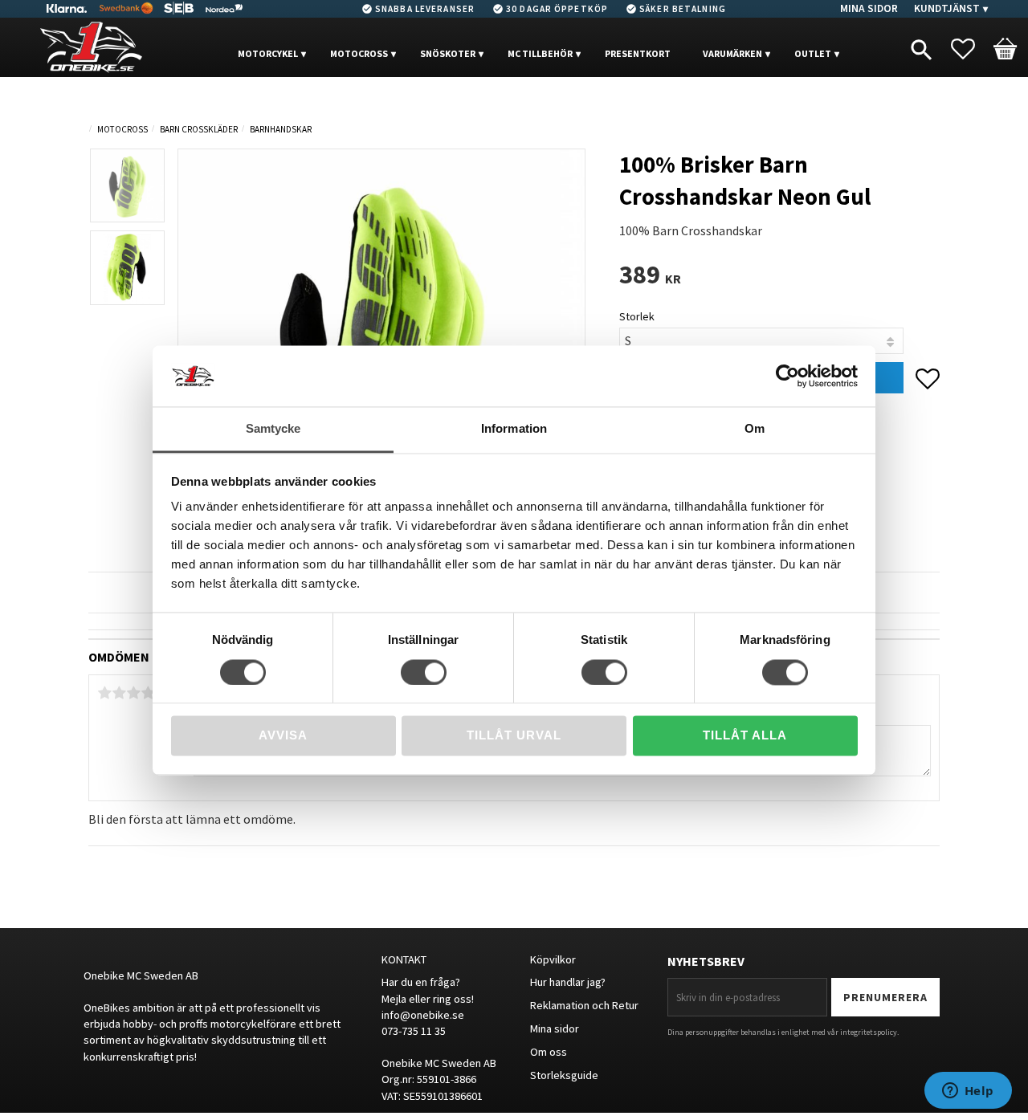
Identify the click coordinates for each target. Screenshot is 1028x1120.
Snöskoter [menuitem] (447, 53)
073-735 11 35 (413, 1031)
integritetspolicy (868, 1032)
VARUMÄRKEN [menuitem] (732, 53)
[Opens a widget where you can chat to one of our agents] (968, 1092)
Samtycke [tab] (273, 429)
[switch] (424, 672)
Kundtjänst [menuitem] (947, 8)
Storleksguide (564, 1075)
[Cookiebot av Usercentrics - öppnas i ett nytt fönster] (787, 376)
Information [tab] (514, 429)
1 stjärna (104, 693)
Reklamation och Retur (584, 1005)
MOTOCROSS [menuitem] (359, 53)
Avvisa (283, 736)
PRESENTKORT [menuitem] (638, 53)
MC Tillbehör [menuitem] (540, 53)
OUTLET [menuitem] (812, 53)
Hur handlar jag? (568, 982)
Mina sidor (554, 1028)
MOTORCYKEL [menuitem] (268, 53)
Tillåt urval (514, 736)
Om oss (548, 1052)
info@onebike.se (422, 1015)
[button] (971, 49)
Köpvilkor (553, 959)
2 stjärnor (119, 693)
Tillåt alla (745, 736)
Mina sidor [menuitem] (869, 8)
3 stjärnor (133, 693)
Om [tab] (754, 429)
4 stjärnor (148, 693)
